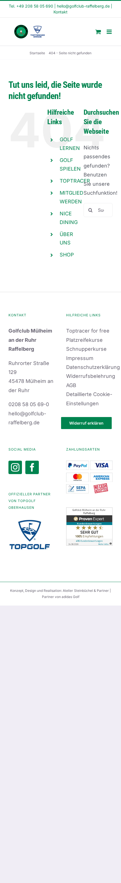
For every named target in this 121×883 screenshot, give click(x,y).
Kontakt (60, 12)
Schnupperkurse (86, 349)
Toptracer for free (87, 331)
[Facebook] (32, 467)
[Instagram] (15, 467)
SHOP (67, 255)
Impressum (79, 358)
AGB (71, 385)
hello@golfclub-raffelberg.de (83, 6)
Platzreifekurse (84, 340)
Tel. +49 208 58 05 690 (31, 6)
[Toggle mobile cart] (98, 32)
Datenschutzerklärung (93, 367)
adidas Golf (70, 597)
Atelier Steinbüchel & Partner (86, 590)
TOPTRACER (75, 181)
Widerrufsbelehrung (90, 376)
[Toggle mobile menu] (110, 32)
